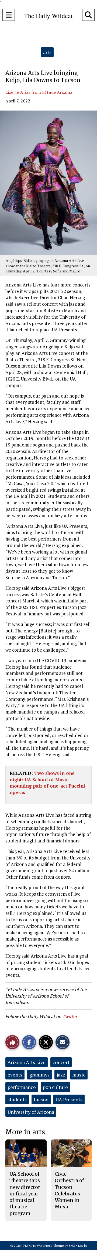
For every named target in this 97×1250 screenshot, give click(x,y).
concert (61, 1062)
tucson (41, 1099)
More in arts (25, 1132)
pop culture (55, 1087)
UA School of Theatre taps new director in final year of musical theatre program (24, 1193)
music (78, 1074)
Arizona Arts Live (27, 1062)
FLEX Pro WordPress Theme (43, 1246)
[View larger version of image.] (48, 183)
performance (22, 1087)
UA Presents (69, 1099)
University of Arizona (31, 1112)
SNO (72, 1246)
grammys (39, 1074)
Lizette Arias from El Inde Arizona (38, 92)
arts (47, 52)
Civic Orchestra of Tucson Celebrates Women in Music (69, 1190)
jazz (61, 1074)
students (17, 1099)
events (15, 1074)
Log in (82, 1246)
